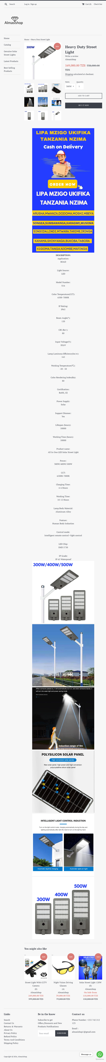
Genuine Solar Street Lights (10, 53)
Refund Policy (10, 1036)
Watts (67, 82)
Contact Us (9, 1023)
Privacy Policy (10, 1033)
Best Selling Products (9, 69)
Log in (26, 4)
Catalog (7, 44)
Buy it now (84, 105)
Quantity (80, 82)
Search (7, 1019)
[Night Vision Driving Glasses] (63, 968)
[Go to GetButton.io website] (100, 1059)
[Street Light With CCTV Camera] (36, 968)
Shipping (69, 74)
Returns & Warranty (13, 1026)
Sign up (34, 4)
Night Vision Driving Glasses (63, 985)
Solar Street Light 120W (90, 984)
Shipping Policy (11, 1043)
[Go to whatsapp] (100, 1054)
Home (6, 38)
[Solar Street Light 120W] (90, 968)
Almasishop (22, 1057)
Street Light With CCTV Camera (36, 985)
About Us (8, 1029)
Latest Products (11, 61)
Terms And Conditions (14, 1039)
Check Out (98, 4)
